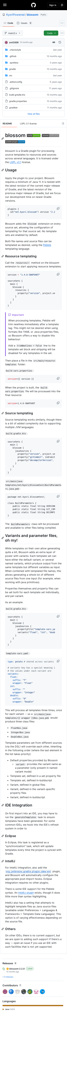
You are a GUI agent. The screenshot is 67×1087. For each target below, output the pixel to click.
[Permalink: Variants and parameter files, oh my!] (3, 538)
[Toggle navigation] (4, 5)
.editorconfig (15, 82)
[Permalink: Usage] (3, 170)
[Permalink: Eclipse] (3, 836)
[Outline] (63, 123)
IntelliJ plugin (26, 892)
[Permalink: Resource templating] (3, 256)
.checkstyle (15, 49)
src (10, 75)
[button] (58, 208)
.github (12, 56)
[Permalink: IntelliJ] (3, 861)
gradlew (13, 107)
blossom (32, 14)
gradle (12, 69)
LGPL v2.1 (15, 162)
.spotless (13, 62)
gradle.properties (18, 101)
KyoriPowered (15, 14)
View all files (33, 113)
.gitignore (14, 88)
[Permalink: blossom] (3, 138)
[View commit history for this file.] (59, 42)
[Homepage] (33, 5)
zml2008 (14, 42)
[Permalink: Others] (3, 929)
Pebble (47, 245)
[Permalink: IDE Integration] (3, 805)
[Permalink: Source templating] (3, 413)
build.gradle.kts (17, 94)
